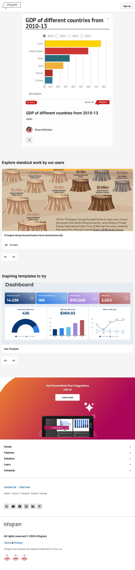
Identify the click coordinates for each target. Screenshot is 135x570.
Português (25, 493)
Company (9, 470)
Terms (7, 542)
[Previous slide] (6, 257)
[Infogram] (11, 6)
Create (8, 446)
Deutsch (15, 493)
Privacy (18, 542)
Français (43, 493)
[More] (108, 18)
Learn (7, 464)
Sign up (127, 6)
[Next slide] (13, 257)
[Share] (29, 140)
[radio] (49, 36)
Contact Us (10, 487)
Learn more (67, 397)
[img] (73, 43)
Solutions (9, 458)
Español (34, 493)
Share (32, 102)
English (7, 493)
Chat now (24, 487)
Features (9, 452)
